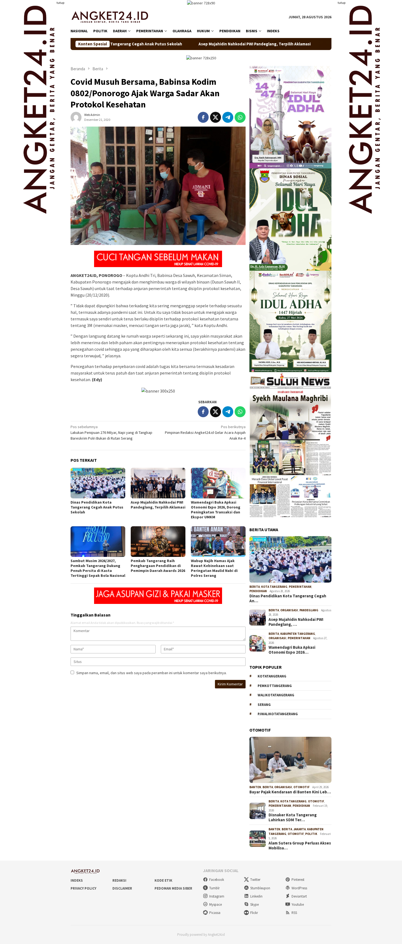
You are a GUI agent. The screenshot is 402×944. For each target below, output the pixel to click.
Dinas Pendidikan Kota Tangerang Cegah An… (287, 598)
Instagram (216, 896)
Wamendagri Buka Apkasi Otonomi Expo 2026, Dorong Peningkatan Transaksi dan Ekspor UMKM (215, 509)
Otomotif (301, 787)
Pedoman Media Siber (173, 888)
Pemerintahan (300, 587)
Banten (255, 787)
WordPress (299, 888)
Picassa (214, 912)
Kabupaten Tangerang (297, 634)
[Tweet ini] (215, 117)
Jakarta (299, 829)
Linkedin (256, 896)
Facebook (216, 879)
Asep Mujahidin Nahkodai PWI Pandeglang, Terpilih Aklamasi (210, 44)
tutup (60, 3)
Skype (254, 904)
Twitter (255, 879)
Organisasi (289, 610)
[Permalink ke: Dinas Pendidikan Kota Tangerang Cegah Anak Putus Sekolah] (98, 483)
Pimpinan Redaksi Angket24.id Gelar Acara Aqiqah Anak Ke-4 (205, 432)
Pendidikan (258, 591)
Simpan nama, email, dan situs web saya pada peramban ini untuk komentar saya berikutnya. (151, 672)
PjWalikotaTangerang (278, 714)
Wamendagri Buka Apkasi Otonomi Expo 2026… (292, 650)
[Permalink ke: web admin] (76, 116)
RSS (294, 912)
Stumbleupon (260, 888)
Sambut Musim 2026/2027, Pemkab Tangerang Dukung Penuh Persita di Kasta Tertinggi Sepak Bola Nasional (98, 568)
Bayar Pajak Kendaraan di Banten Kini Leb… (290, 792)
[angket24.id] (114, 16)
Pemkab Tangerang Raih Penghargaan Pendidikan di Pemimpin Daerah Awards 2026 (158, 565)
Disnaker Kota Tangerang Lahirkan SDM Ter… (293, 817)
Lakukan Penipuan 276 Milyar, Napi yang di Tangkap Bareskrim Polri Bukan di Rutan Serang (111, 432)
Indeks (77, 880)
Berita (254, 587)
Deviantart (299, 896)
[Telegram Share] (227, 117)
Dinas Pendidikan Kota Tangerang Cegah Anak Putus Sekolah (97, 507)
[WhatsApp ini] (240, 117)
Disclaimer (122, 888)
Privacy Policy (83, 888)
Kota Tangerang (274, 587)
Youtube (298, 904)
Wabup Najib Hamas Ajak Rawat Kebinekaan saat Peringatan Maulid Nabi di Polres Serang (214, 568)
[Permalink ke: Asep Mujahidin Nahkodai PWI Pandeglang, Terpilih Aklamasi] (158, 483)
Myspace (215, 904)
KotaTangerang (272, 676)
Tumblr (214, 888)
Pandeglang (308, 610)
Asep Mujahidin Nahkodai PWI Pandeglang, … (296, 622)
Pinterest (298, 879)
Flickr (254, 912)
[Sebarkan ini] (203, 117)
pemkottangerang (275, 685)
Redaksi (119, 880)
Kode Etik (163, 880)
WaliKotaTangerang (276, 695)
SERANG (264, 704)
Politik (311, 834)
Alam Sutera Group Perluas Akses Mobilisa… (300, 846)
